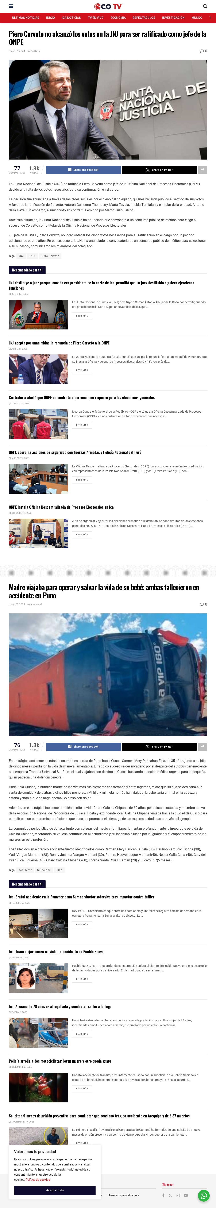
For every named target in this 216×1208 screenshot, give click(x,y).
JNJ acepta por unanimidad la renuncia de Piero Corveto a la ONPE (59, 343)
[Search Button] (205, 6)
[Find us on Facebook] (163, 1195)
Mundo (197, 18)
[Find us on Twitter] (170, 1195)
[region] (54, 1172)
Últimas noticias (25, 18)
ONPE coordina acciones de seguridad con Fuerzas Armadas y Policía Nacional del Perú (75, 452)
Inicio (50, 18)
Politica (35, 51)
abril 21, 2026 (19, 349)
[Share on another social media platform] (202, 170)
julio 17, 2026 (19, 294)
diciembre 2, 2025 (21, 1067)
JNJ (21, 256)
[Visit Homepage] (108, 6)
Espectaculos (144, 18)
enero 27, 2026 (19, 957)
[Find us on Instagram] (178, 1195)
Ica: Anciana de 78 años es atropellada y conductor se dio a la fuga (60, 1006)
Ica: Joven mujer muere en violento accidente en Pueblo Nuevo (56, 951)
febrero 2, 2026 (20, 903)
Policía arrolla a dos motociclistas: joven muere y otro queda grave (60, 1061)
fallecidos (44, 870)
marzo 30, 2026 (20, 403)
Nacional (36, 604)
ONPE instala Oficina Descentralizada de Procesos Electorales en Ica (61, 507)
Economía (118, 18)
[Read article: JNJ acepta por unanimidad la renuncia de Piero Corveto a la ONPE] (38, 369)
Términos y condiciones (124, 1195)
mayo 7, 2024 (17, 51)
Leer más (84, 315)
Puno (59, 870)
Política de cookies (38, 1180)
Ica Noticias (71, 18)
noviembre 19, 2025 (22, 1122)
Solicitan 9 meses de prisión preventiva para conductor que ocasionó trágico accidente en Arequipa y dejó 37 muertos (99, 1115)
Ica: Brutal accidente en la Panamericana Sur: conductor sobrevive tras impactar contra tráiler (81, 896)
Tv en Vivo (96, 18)
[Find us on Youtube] (186, 1195)
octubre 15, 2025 (21, 513)
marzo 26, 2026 (20, 458)
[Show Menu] (11, 6)
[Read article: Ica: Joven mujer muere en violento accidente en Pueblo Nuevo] (38, 978)
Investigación (173, 18)
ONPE (32, 256)
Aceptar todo (55, 1190)
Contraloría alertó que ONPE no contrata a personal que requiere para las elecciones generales (82, 397)
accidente (25, 870)
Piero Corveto (50, 256)
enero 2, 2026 (19, 1012)
